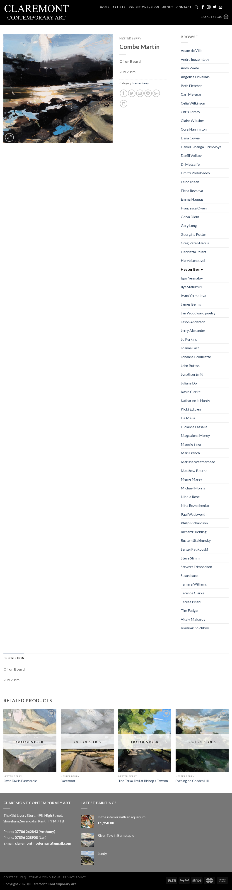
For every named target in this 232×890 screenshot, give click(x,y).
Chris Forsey (190, 111)
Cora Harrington (194, 129)
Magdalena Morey (195, 435)
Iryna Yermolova (193, 295)
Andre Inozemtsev (195, 59)
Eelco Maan (190, 182)
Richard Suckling (194, 532)
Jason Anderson (193, 322)
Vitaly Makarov (193, 619)
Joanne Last (190, 348)
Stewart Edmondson (196, 566)
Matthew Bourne (194, 470)
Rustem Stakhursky (196, 540)
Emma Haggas (192, 199)
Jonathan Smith (192, 374)
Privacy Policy (74, 877)
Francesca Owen (194, 208)
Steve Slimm (190, 558)
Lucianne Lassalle (194, 427)
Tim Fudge (189, 610)
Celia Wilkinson (193, 103)
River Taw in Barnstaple (20, 781)
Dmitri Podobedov (195, 173)
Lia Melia (188, 418)
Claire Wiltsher (192, 120)
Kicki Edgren (191, 409)
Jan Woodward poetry (198, 313)
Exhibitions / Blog (144, 7)
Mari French (190, 453)
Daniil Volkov (191, 155)
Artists (119, 7)
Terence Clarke (192, 593)
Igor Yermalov (192, 278)
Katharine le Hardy (195, 400)
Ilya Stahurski (191, 287)
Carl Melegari (191, 94)
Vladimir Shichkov (195, 628)
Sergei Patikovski (194, 549)
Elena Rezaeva (192, 190)
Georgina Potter (193, 234)
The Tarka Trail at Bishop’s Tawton (143, 781)
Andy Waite (190, 68)
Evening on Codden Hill (192, 781)
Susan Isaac (189, 575)
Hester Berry (130, 38)
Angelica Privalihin (195, 77)
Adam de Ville (191, 50)
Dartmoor (68, 781)
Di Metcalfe (190, 164)
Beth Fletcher (191, 85)
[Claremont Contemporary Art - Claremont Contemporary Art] (37, 12)
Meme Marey (191, 479)
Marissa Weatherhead (198, 462)
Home (104, 7)
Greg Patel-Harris (195, 243)
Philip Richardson (194, 523)
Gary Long (189, 225)
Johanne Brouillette (196, 357)
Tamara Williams (194, 584)
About (167, 7)
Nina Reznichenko (195, 505)
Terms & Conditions (44, 877)
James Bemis (191, 304)
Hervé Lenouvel (193, 260)
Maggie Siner (191, 444)
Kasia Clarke (191, 391)
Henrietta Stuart (193, 252)
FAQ (23, 877)
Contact (183, 7)
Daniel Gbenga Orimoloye (201, 147)
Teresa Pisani (191, 602)
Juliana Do (189, 383)
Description (13, 658)
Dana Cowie (190, 138)
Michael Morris (193, 488)
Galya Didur (190, 216)
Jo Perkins (189, 339)
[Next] (228, 750)
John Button (190, 365)
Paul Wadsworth (193, 514)
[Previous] (3, 750)
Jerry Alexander (193, 330)
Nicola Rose (190, 496)
